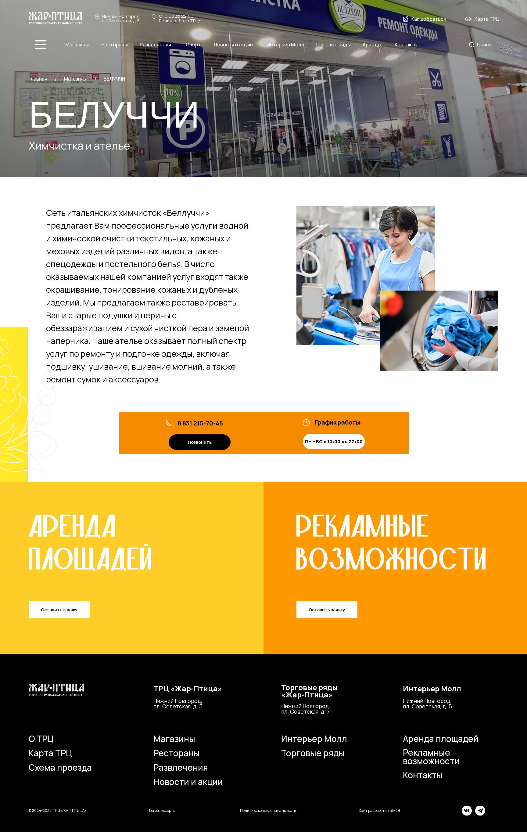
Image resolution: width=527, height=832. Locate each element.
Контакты (423, 775)
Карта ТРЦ (487, 19)
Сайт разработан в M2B (379, 810)
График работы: (338, 422)
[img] (55, 18)
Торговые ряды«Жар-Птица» (309, 691)
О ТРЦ (41, 738)
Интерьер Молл (432, 688)
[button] (59, 609)
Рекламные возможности (431, 757)
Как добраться (428, 19)
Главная (38, 78)
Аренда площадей (441, 738)
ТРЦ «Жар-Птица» (187, 688)
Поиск (484, 44)
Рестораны (176, 753)
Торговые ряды (313, 753)
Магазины (174, 738)
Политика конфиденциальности (268, 810)
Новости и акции (188, 781)
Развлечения (180, 767)
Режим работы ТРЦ (179, 21)
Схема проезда (60, 767)
